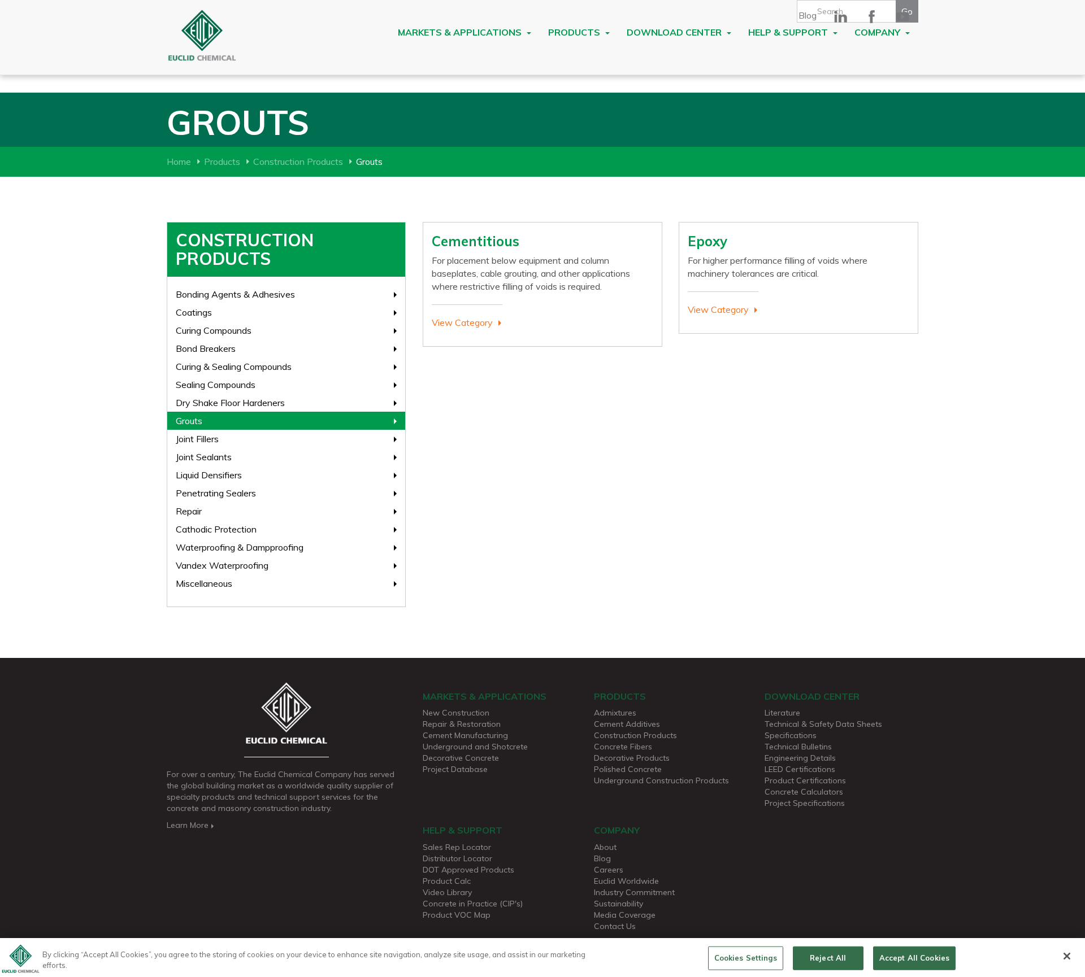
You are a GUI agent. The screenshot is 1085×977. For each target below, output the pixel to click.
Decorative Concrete (461, 758)
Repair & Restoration (462, 724)
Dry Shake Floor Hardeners (230, 402)
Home (179, 161)
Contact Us (615, 926)
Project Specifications (805, 803)
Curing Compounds (213, 330)
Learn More (188, 825)
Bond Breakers (206, 348)
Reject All (828, 957)
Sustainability (618, 904)
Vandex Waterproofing (222, 565)
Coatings (194, 312)
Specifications (791, 735)
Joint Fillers (197, 438)
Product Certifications (805, 780)
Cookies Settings (745, 957)
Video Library (447, 892)
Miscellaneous (204, 583)
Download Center (675, 32)
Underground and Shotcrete (475, 747)
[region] (542, 957)
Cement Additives (627, 724)
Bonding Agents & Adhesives (235, 294)
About (605, 847)
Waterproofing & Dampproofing (239, 547)
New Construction (456, 713)
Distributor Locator (457, 858)
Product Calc (447, 881)
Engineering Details (800, 758)
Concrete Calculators (804, 792)
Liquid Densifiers (209, 475)
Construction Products (298, 161)
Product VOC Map (457, 915)
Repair (189, 511)
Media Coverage (625, 915)
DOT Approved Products (468, 870)
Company (878, 32)
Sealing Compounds (215, 384)
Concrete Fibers (623, 747)
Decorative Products (632, 758)
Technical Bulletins (798, 747)
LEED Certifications (800, 769)
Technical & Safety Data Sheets (823, 724)
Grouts (189, 420)
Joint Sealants (204, 457)
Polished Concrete (628, 769)
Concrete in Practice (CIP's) (473, 904)
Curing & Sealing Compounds (234, 366)
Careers (608, 870)
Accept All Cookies (914, 957)
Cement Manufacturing (465, 735)
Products (575, 32)
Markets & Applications (461, 32)
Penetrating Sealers (216, 493)
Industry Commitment (634, 892)
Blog (807, 15)
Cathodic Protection (216, 529)
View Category (462, 322)
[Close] (1066, 956)
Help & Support (789, 32)
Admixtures (615, 713)
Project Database (455, 769)
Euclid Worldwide (626, 881)
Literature (782, 713)
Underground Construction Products (661, 780)
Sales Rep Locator (457, 847)
